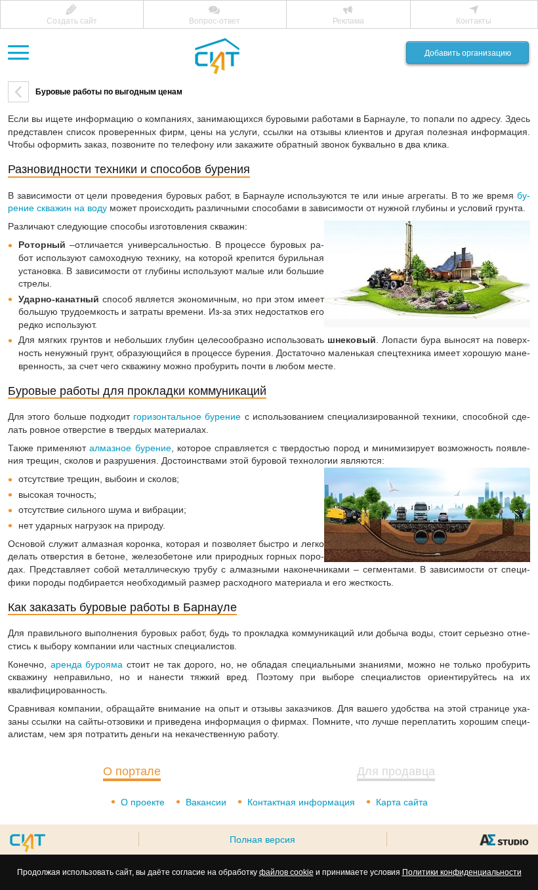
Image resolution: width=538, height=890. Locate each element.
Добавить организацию (467, 53)
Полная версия (262, 839)
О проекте (143, 802)
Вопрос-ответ (214, 21)
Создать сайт (72, 21)
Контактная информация (301, 802)
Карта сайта (402, 802)
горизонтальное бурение (187, 416)
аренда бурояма (87, 664)
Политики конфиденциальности (462, 872)
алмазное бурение (130, 448)
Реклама (348, 21)
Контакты (473, 21)
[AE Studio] (504, 839)
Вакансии (206, 802)
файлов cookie (286, 872)
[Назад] (18, 91)
